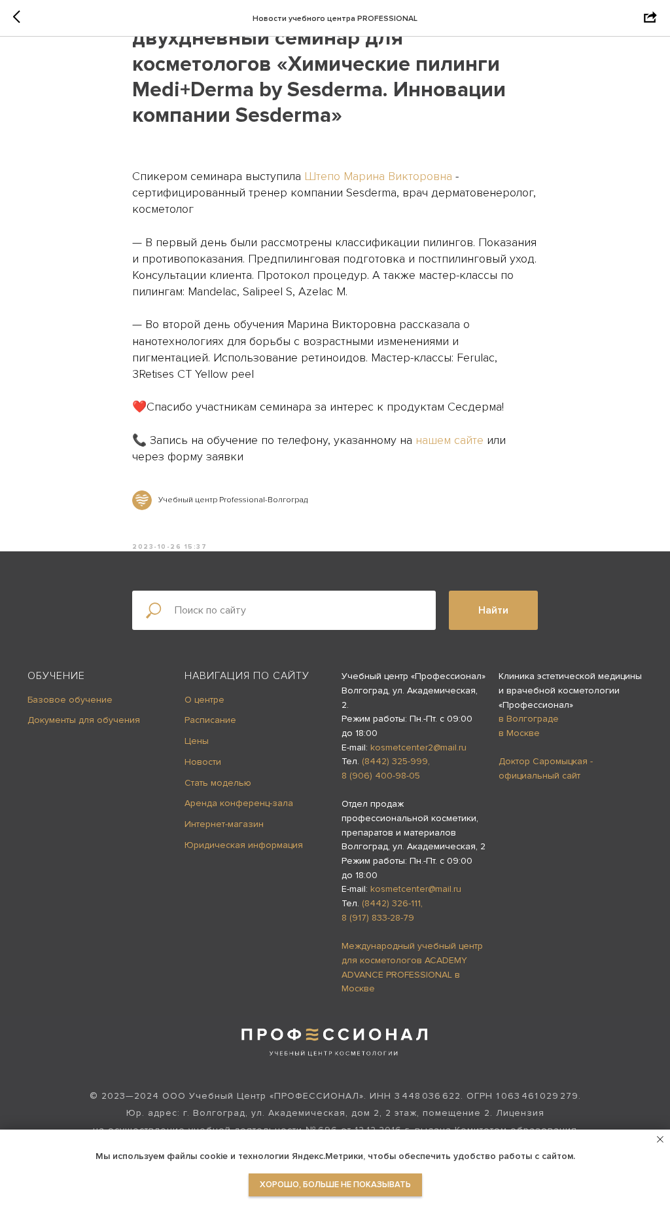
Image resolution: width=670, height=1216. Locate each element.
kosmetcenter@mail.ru (415, 888)
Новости (203, 761)
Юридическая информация (244, 845)
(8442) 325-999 (395, 761)
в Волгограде (529, 718)
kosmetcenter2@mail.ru (418, 747)
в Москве (519, 733)
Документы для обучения (83, 720)
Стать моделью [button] (218, 782)
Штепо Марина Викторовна (378, 176)
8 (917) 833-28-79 (378, 917)
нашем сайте (449, 440)
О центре (204, 699)
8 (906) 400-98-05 (381, 775)
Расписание (210, 720)
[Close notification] (660, 1139)
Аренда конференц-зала (239, 803)
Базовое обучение (70, 699)
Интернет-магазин (224, 824)
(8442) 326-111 (391, 903)
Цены (197, 740)
